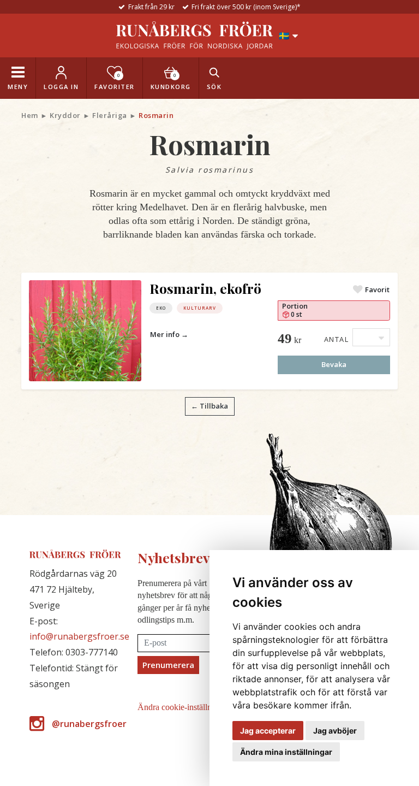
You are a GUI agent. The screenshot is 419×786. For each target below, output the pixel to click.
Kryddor (65, 115)
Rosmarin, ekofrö (205, 288)
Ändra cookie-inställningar (183, 707)
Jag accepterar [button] (268, 730)
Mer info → (169, 334)
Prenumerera (168, 664)
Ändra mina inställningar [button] (286, 752)
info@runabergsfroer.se (79, 636)
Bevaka (333, 364)
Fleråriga (109, 115)
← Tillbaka (209, 406)
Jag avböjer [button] (335, 730)
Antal (336, 339)
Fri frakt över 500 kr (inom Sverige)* (246, 6)
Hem (29, 115)
